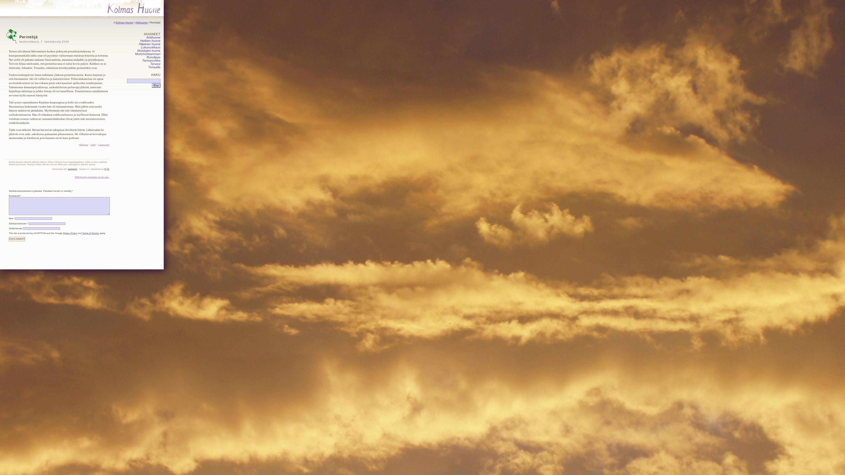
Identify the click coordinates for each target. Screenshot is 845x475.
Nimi (12, 218)
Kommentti (15, 196)
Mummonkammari (147, 54)
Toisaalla (154, 67)
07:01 (106, 169)
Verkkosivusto (16, 228)
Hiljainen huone (149, 44)
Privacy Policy (70, 233)
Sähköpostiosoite (18, 223)
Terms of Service (90, 233)
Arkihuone (83, 145)
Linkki (93, 145)
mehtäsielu (72, 169)
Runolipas (153, 57)
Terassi (155, 64)
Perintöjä (44, 39)
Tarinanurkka (151, 60)
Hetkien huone (150, 40)
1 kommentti (103, 145)
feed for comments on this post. (92, 177)
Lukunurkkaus (150, 47)
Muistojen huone (148, 50)
